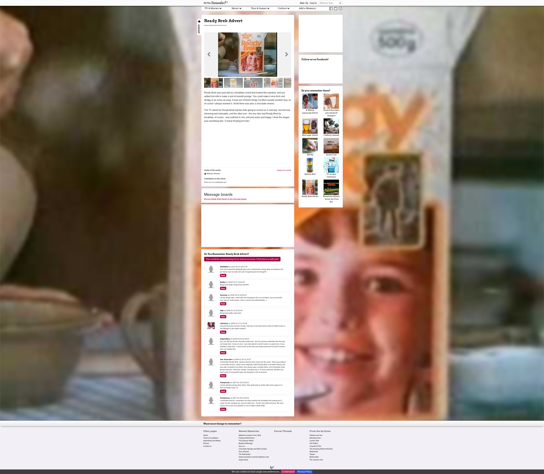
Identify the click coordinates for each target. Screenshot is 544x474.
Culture (282, 8)
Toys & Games (259, 8)
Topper (312, 454)
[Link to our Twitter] (336, 8)
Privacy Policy (304, 471)
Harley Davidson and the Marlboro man (254, 457)
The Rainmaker (245, 454)
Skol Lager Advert (310, 135)
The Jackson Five (316, 460)
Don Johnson (244, 452)
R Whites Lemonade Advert (310, 111)
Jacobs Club (331, 155)
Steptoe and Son (316, 435)
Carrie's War (314, 441)
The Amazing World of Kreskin (321, 449)
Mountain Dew (315, 438)
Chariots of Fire (315, 446)
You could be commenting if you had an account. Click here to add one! (242, 259)
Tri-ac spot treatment (331, 175)
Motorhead (314, 452)
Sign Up (304, 3)
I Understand (288, 471)
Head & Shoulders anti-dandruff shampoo (331, 113)
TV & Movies (212, 8)
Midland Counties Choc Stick (250, 435)
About (205, 435)
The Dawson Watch (246, 441)
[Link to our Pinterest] (340, 8)
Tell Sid (310, 155)
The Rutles (314, 443)
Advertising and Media (212, 441)
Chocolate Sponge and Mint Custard (253, 449)
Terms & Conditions (210, 438)
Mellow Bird (310, 174)
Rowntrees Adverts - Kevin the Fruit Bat (331, 199)
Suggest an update (284, 170)
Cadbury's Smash (331, 135)
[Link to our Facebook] (331, 8)
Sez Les (242, 446)
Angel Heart (243, 460)
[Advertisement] (100, 64)
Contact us (207, 446)
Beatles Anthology (246, 443)
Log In (313, 3)
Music (235, 8)
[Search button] (340, 3)
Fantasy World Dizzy (246, 438)
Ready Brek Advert (310, 196)
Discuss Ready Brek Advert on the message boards (225, 199)
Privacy (206, 443)
